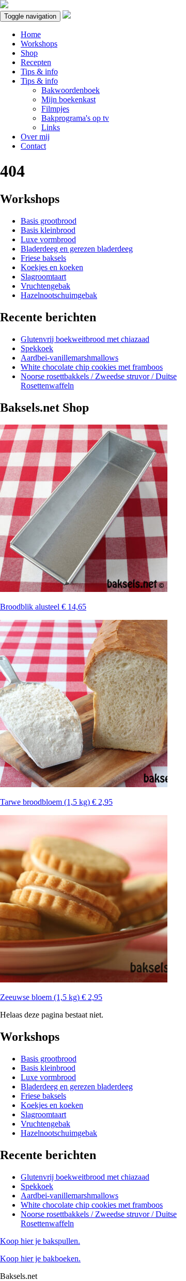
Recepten (36, 62)
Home (31, 34)
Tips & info (39, 71)
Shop (29, 53)
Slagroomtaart (43, 276)
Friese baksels (43, 258)
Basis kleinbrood (48, 230)
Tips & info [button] (39, 80)
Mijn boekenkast (68, 99)
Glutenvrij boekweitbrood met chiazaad (85, 339)
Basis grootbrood (48, 220)
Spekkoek (37, 348)
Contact (33, 146)
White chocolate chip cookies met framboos (92, 367)
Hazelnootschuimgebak (59, 295)
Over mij (35, 136)
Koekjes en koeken (52, 267)
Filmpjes (55, 108)
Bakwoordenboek (70, 90)
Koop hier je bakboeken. (40, 1258)
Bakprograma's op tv (75, 118)
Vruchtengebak (45, 286)
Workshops (39, 43)
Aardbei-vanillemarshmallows (69, 357)
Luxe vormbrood (48, 239)
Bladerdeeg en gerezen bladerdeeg (77, 248)
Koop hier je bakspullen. (40, 1241)
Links (50, 127)
